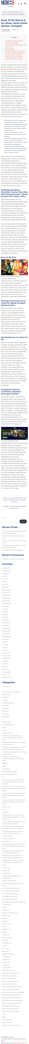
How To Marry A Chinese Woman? (11, 891)
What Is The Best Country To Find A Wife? (13, 992)
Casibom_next (6, 806)
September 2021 (6, 658)
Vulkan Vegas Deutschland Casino (11, 973)
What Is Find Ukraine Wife (9, 978)
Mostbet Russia (6, 915)
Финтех (4, 1017)
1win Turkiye (5, 705)
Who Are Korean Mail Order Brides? (11, 997)
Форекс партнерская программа (11, 1025)
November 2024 (6, 570)
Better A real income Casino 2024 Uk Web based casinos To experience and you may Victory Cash (14, 500)
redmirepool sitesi (7, 943)
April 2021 (5, 666)
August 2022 (5, 639)
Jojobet (4, 907)
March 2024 (5, 587)
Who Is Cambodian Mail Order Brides (12, 1003)
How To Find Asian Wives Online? (11, 888)
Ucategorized (5, 962)
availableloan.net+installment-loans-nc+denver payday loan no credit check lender (12, 737)
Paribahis (4, 932)
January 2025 (6, 568)
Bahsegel (4, 763)
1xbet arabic (5, 711)
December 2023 (6, 595)
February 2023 (6, 622)
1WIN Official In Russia (8, 702)
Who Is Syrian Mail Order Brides (10, 1011)
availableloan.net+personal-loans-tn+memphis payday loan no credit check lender (13, 758)
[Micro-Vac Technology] (7, 3)
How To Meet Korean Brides (9, 899)
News (3, 926)
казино (4, 1014)
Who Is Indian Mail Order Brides (10, 1006)
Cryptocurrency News (8, 838)
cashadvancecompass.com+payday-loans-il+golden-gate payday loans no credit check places (14, 788)
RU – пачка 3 (5, 948)
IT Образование (6, 904)
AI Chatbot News (6, 722)
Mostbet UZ (5, 921)
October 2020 (6, 674)
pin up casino (5, 934)
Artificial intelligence (7, 733)
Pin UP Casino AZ (7, 937)
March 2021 (5, 669)
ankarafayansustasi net (8, 724)
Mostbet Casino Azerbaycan (9, 913)
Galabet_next (5, 870)
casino (4, 809)
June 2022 (5, 644)
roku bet (4, 945)
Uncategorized (5, 31)
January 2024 (6, 592)
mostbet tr (5, 918)
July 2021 (4, 663)
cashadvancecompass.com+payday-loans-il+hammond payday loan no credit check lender (14, 795)
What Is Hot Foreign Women (9, 984)
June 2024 (5, 579)
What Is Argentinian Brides (9, 976)
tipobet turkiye (6, 959)
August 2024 (5, 573)
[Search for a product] (18, 3)
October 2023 (6, 600)
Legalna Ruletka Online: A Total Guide (12, 550)
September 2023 (6, 603)
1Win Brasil (5, 697)
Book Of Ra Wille (9, 49)
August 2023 (5, 606)
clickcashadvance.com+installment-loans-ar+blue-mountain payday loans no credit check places (13, 817)
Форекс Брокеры (7, 1019)
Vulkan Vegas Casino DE (8, 970)
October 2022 (6, 633)
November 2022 (6, 631)
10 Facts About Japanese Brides (11, 692)
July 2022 (4, 642)
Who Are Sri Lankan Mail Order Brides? (12, 1000)
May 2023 (5, 614)
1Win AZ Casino (6, 694)
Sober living (5, 951)
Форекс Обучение (7, 1022)
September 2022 (6, 636)
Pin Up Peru (5, 940)
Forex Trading (6, 867)
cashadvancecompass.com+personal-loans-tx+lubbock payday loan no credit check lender (14, 802)
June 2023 (5, 611)
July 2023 (4, 609)
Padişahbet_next (6, 929)
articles (4, 730)
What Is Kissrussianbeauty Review (11, 986)
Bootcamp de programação (9, 771)
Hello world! (21, 559)
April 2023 (5, 617)
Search (4, 518)
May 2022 (5, 647)
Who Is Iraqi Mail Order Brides (10, 1008)
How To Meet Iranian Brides (9, 896)
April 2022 (5, 650)
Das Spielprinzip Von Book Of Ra (14, 54)
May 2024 (5, 581)
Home (4, 12)
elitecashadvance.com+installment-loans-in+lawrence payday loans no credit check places (13, 846)
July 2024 (4, 576)
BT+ (3, 777)
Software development (8, 954)
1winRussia (5, 708)
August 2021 (5, 661)
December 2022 (6, 628)
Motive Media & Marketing (20, 1043)
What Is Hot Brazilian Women (10, 981)
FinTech (4, 865)
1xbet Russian (6, 716)
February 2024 (6, 590)
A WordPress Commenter (9, 559)
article (4, 727)
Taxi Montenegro (6, 956)
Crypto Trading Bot (7, 836)
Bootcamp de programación (9, 774)
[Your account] (21, 3)
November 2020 (6, 672)
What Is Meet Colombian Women (11, 989)
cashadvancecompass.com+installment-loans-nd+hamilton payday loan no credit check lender (13, 781)
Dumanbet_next (6, 841)
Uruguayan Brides (7, 967)
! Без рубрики (6, 686)
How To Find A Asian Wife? (9, 880)
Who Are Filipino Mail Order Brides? (11, 995)
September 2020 (6, 677)
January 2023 (6, 625)
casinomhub (5, 812)
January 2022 (6, 653)
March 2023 (5, 620)
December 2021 (6, 655)
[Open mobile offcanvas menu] (27, 4)
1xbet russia (5, 713)
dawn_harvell (6, 29)
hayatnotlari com (6, 873)
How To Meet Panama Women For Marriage (14, 902)
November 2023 (6, 598)
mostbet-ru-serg (7, 923)
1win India (5, 700)
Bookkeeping (5, 769)
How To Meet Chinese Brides (10, 893)
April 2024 (5, 584)
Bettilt (4, 766)
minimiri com (5, 910)
